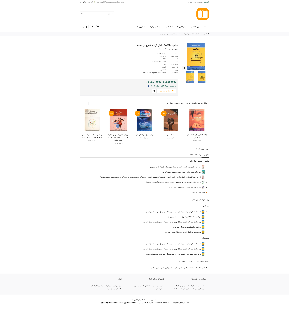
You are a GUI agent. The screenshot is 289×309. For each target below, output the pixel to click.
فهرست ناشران (195, 27)
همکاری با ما (141, 27)
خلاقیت (207, 161)
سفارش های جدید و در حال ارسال (184, 286)
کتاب (203, 267)
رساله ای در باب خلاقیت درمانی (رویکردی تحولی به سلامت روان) (92, 136)
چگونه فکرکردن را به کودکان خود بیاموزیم (197, 136)
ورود (83, 27)
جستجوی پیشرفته (154, 27)
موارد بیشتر (201, 192)
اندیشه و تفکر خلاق (196, 161)
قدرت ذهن (170, 134)
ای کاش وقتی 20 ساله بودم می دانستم (189, 182)
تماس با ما (83, 2)
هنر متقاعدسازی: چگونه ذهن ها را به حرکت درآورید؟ (184, 212)
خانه (205, 27)
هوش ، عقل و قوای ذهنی (169, 267)
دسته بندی (169, 27)
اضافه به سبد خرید (165, 91)
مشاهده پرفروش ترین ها (151, 72)
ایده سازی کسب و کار (194, 172)
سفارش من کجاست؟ (111, 2)
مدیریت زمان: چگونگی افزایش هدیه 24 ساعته (187, 232)
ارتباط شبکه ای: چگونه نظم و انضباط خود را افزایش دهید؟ (183, 222)
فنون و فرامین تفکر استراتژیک (192, 187)
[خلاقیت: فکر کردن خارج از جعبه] (184, 68)
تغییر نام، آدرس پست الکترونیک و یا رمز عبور (148, 286)
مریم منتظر (168, 49)
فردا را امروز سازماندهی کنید (144, 134)
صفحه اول (154, 299)
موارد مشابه (204, 149)
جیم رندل (175, 49)
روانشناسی (182, 267)
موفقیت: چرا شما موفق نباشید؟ (191, 227)
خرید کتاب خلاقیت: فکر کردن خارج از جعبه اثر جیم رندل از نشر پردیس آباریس (183, 34)
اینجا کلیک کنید (95, 286)
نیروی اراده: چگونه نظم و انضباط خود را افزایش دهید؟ (184, 254)
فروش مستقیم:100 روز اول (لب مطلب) (188, 217)
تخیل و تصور (155, 267)
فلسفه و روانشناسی (193, 267)
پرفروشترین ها (181, 27)
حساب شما (121, 2)
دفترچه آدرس (158, 288)
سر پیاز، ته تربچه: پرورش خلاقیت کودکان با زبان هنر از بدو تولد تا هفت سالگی (118, 137)
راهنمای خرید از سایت (114, 288)
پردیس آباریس (161, 53)
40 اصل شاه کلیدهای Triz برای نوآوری (189, 177)
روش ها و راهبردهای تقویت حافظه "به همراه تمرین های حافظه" (181, 167)
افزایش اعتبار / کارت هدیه (95, 2)
